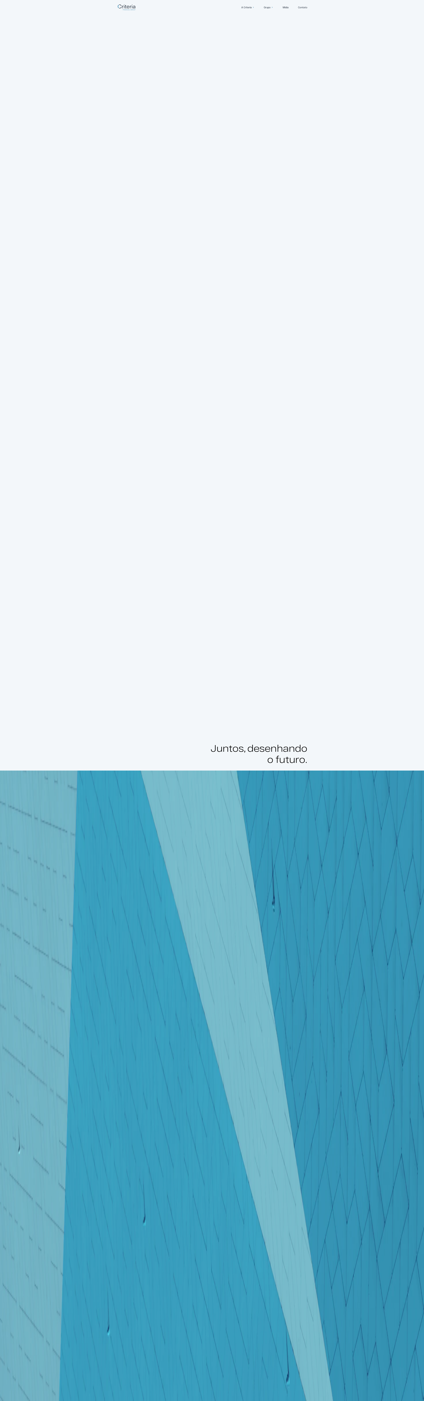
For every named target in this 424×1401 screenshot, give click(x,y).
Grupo (267, 7)
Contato (302, 7)
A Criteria (246, 7)
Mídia (286, 7)
